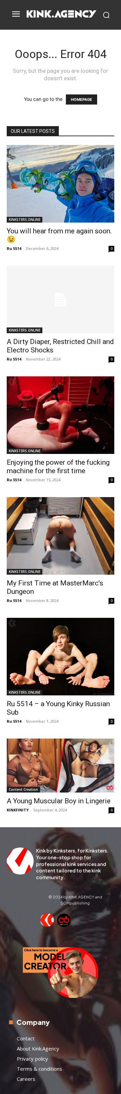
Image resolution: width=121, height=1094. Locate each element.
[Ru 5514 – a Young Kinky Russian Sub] (60, 656)
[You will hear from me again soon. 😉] (60, 184)
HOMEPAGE (81, 99)
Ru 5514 (14, 248)
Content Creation (23, 789)
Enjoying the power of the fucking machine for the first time (58, 466)
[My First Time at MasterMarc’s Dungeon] (60, 536)
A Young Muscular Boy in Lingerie (59, 801)
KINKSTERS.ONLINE (24, 219)
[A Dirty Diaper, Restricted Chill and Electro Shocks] (60, 299)
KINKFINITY (18, 809)
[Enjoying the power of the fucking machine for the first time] (60, 415)
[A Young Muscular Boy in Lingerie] (60, 766)
